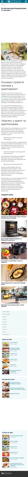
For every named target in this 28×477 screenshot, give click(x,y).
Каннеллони (13, 364)
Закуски (4, 319)
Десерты (5, 326)
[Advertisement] (14, 26)
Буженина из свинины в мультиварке (15, 371)
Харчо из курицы (14, 441)
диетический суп (14, 452)
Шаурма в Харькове (14, 393)
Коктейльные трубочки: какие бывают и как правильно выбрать (18, 388)
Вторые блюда (6, 314)
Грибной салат (13, 353)
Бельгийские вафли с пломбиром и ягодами (15, 383)
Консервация (6, 334)
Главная (2, 4)
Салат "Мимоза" (14, 342)
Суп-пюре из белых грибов (16, 435)
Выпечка (5, 324)
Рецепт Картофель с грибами (17, 457)
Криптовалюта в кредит (7, 60)
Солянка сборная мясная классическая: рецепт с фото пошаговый (17, 464)
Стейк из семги (13, 359)
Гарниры (5, 321)
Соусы (4, 331)
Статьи (7, 4)
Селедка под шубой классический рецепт (15, 348)
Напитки (5, 329)
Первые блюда (6, 311)
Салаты (4, 316)
